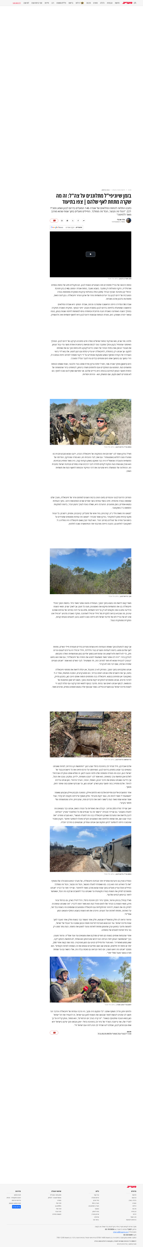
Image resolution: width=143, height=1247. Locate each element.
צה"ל (129, 1034)
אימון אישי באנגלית (55, 1195)
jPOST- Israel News (54, 1198)
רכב (52, 3)
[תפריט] (135, 3)
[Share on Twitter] (73, 221)
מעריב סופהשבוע (94, 1206)
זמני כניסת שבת (37, 3)
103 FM (58, 1203)
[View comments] (54, 221)
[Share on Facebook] (78, 221)
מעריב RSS (95, 1203)
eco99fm (58, 1206)
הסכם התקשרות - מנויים (14, 1198)
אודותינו (96, 1217)
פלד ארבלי (121, 219)
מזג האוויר (133, 1217)
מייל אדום (96, 1200)
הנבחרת (109, 3)
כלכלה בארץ (132, 1200)
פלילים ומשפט (61, 3)
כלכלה (102, 3)
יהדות (134, 1214)
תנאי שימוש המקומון (15, 1203)
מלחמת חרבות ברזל (105, 1034)
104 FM (58, 1209)
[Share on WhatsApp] (67, 221)
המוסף (97, 1209)
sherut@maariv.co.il (120, 1232)
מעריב (129, 190)
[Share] (84, 221)
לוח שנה (26, 3)
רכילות (78, 2)
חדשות (117, 3)
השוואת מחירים (57, 1214)
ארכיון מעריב (95, 1214)
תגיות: (129, 1032)
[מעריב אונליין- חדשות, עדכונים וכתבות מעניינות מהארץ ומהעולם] (127, 3)
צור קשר (96, 1195)
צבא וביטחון (106, 190)
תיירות (47, 3)
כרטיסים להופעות (131, 1220)
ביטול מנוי (96, 1220)
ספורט (95, 3)
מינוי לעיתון (96, 1211)
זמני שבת (58, 1211)
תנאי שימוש (17, 1195)
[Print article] (62, 221)
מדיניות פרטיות (16, 1200)
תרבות (88, 3)
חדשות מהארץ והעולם (118, 190)
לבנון (124, 1034)
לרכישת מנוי (17, 3)
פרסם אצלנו (95, 1198)
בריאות (71, 3)
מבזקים (134, 1198)
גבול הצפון (117, 1034)
